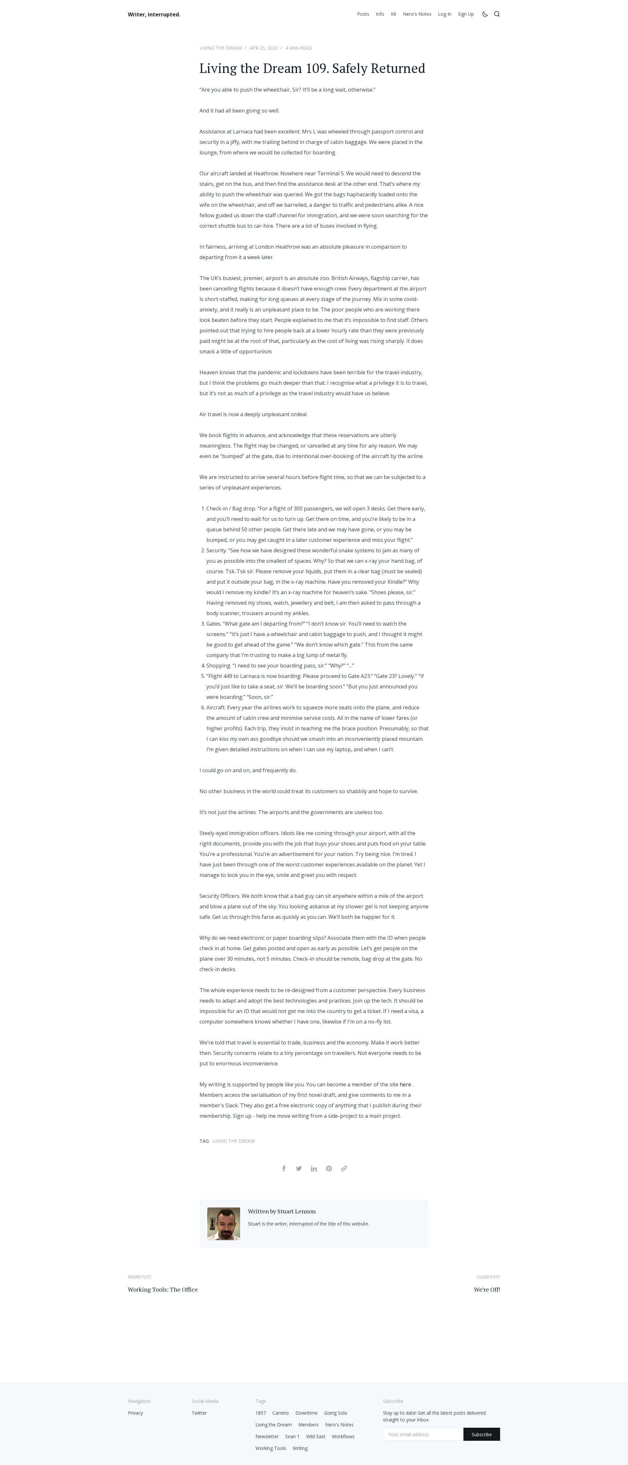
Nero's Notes (417, 14)
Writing (300, 1448)
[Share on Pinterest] (329, 1169)
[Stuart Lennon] (223, 1238)
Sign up (466, 14)
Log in (444, 14)
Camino (280, 1413)
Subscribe (482, 1434)
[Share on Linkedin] (314, 1169)
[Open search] (497, 15)
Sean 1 (292, 1436)
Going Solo (335, 1413)
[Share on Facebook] (284, 1169)
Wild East (315, 1436)
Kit (393, 14)
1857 (260, 1413)
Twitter (199, 1413)
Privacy (135, 1413)
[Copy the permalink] (344, 1169)
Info (380, 14)
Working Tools (270, 1448)
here (405, 1084)
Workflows (343, 1436)
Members (308, 1424)
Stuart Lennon (296, 1211)
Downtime (306, 1413)
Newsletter (267, 1436)
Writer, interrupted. (154, 14)
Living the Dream (221, 48)
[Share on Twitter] (299, 1169)
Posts (363, 14)
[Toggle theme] (485, 15)
